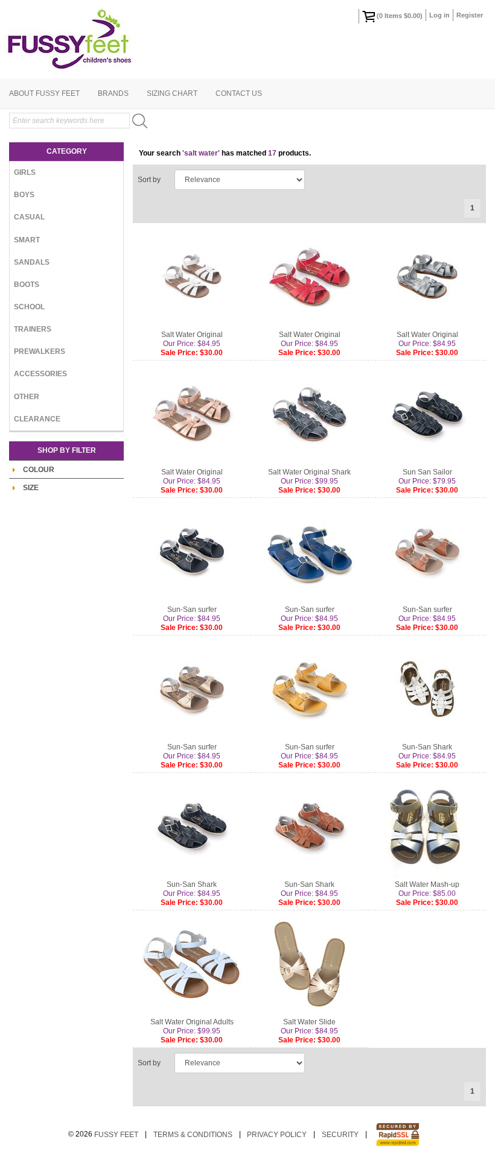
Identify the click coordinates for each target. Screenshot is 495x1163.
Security (340, 1134)
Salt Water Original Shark (309, 472)
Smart (27, 240)
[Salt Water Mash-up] (427, 826)
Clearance (37, 419)
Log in (439, 15)
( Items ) (400, 15)
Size (31, 488)
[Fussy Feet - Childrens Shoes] (247, 39)
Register (469, 15)
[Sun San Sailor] (427, 414)
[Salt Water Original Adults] (192, 964)
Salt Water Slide (309, 1022)
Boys (24, 195)
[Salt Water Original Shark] (309, 414)
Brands (113, 93)
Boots (26, 284)
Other (26, 396)
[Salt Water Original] (192, 276)
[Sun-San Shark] (427, 689)
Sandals (32, 262)
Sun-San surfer (192, 609)
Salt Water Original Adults (192, 1022)
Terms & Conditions (192, 1134)
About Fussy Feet (44, 93)
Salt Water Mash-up (427, 884)
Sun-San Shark (427, 747)
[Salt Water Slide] (309, 964)
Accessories (40, 374)
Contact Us (239, 93)
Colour (38, 469)
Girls (25, 172)
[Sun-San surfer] (192, 551)
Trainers (32, 329)
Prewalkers (39, 351)
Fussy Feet (116, 1134)
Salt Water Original (192, 334)
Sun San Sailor (427, 472)
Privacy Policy (277, 1134)
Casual (29, 217)
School (29, 307)
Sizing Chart (172, 93)
